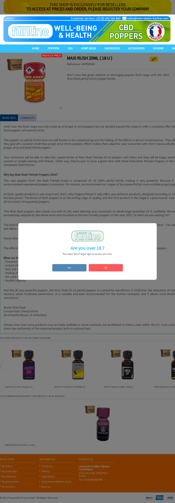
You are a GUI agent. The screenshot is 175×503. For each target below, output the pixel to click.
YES (69, 267)
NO (105, 267)
